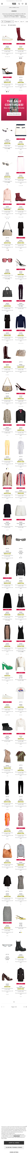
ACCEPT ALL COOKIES (14, 1142)
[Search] (19, 3)
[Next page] (24, 1006)
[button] (14, 1002)
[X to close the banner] (26, 1126)
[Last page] (26, 1007)
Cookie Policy (16, 1135)
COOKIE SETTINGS (14, 1152)
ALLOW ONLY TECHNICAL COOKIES (14, 1147)
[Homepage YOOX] (14, 4)
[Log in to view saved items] (22, 3)
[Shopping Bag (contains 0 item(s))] (26, 3)
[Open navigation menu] (2, 3)
